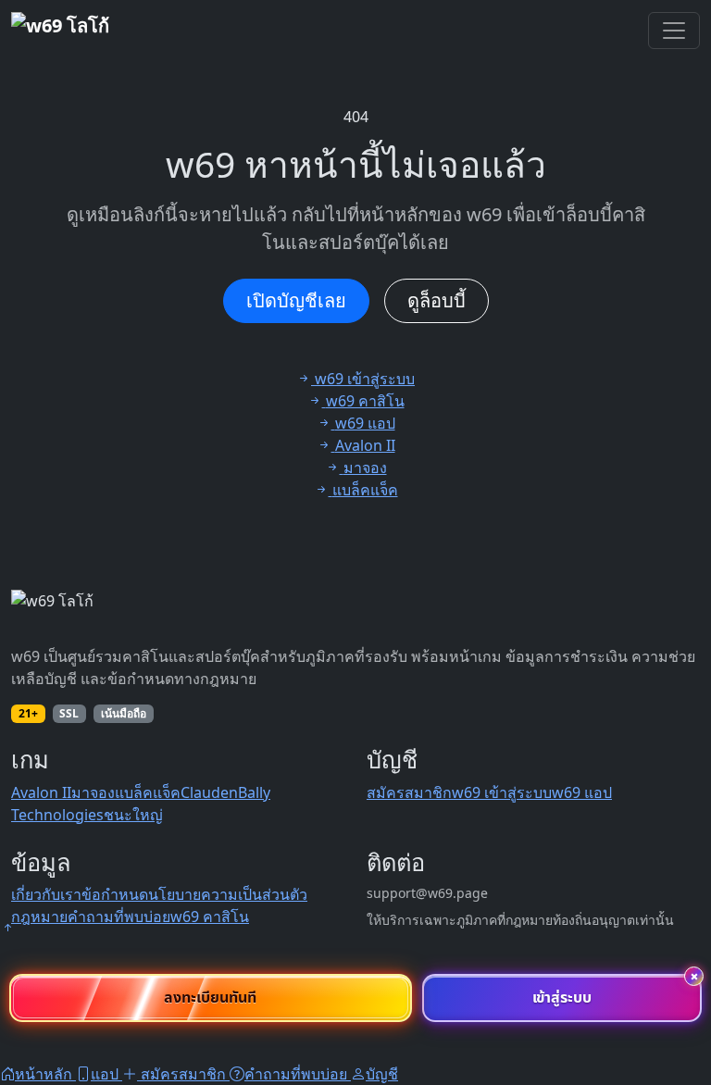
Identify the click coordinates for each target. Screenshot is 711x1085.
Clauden (209, 792)
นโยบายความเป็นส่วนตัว (227, 894)
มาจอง (93, 792)
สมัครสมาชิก (409, 792)
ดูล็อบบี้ (436, 300)
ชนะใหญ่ (133, 814)
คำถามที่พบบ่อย (119, 916)
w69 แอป (582, 792)
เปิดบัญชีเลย (296, 300)
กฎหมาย (39, 916)
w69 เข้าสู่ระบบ (502, 792)
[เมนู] (674, 30)
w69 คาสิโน (209, 916)
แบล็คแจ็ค (148, 792)
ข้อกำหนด (114, 894)
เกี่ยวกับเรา (46, 894)
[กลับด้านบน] (7, 928)
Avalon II (41, 792)
